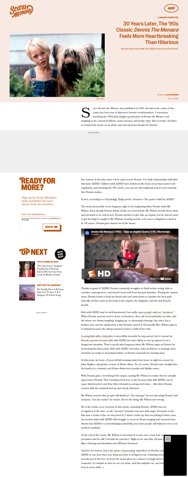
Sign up (49, 226)
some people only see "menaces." (156, 312)
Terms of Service (54, 218)
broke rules (144, 121)
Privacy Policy (25, 220)
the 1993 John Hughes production (121, 116)
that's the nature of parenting (119, 450)
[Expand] (166, 437)
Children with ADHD (112, 184)
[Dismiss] (184, 437)
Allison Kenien (172, 95)
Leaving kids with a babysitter (97, 336)
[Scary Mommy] (21, 11)
